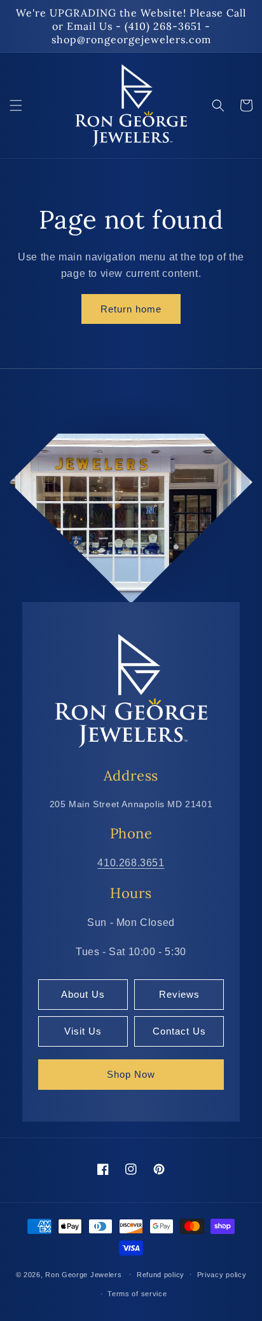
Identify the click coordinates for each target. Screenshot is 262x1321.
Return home (131, 309)
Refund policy (160, 1274)
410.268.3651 (130, 862)
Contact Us (179, 1031)
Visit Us (83, 1031)
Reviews (179, 994)
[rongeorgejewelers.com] (131, 690)
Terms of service (137, 1294)
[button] (16, 105)
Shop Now (131, 1074)
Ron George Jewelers (83, 1274)
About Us (83, 994)
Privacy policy (222, 1274)
